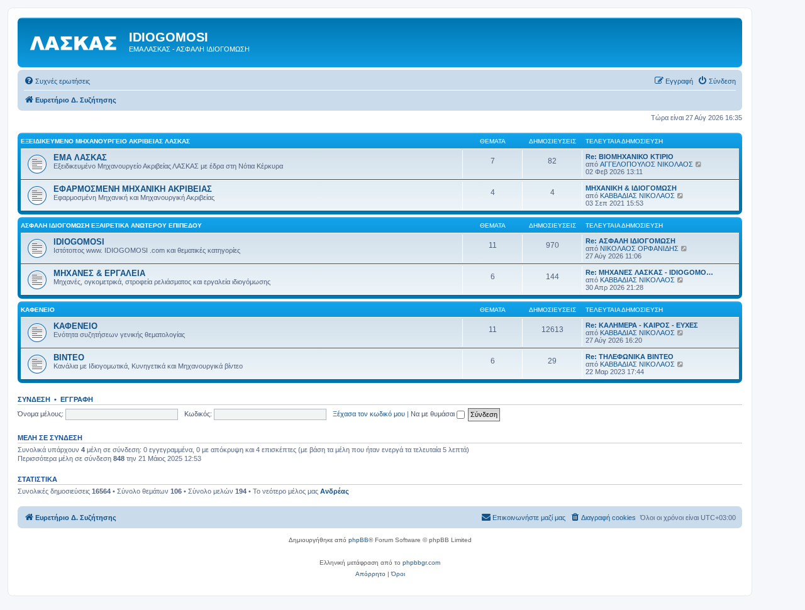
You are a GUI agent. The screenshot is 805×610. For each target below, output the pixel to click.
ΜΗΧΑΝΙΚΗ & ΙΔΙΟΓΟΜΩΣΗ (631, 188)
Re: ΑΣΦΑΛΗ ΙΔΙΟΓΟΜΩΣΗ (630, 241)
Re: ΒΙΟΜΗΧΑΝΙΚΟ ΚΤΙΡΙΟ (630, 156)
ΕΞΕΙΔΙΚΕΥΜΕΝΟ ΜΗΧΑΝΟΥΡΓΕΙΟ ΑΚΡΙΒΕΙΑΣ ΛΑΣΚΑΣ (105, 141)
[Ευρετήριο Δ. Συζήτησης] (75, 41)
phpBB (358, 539)
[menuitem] (57, 81)
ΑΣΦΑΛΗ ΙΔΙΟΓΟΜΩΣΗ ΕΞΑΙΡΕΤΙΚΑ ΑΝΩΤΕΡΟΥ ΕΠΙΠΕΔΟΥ (111, 225)
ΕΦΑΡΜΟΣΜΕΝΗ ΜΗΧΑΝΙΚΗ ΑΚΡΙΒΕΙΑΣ (132, 189)
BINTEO (68, 357)
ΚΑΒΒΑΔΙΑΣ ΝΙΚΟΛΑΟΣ (637, 195)
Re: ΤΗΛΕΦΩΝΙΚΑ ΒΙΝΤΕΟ (630, 356)
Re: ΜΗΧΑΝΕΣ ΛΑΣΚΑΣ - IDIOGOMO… (649, 272)
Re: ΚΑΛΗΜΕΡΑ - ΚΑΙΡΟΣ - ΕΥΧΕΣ (642, 325)
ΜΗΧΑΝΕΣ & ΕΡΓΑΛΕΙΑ (99, 273)
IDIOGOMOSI (78, 242)
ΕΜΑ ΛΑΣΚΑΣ (80, 157)
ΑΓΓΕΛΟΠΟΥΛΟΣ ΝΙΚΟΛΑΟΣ (646, 164)
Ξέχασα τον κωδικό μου (369, 414)
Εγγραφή (76, 399)
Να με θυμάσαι (434, 414)
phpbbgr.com (421, 562)
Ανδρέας (334, 491)
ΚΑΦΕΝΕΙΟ (38, 309)
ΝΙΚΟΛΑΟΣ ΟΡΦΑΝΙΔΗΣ (639, 248)
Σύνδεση (34, 399)
